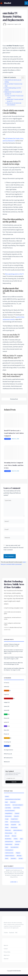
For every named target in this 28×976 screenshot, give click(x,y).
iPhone (5, 718)
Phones (5, 734)
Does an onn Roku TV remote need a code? (15, 96)
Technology (6, 746)
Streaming (7, 438)
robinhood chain (8, 844)
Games (5, 706)
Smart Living (7, 738)
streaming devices (9, 850)
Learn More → (14, 882)
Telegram (18, 853)
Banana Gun (12, 802)
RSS (16, 932)
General (6, 710)
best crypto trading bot (18, 805)
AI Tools (6, 682)
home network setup (15, 822)
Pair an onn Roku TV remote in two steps (13, 85)
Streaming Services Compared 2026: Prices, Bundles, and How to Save (13, 465)
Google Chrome (14, 819)
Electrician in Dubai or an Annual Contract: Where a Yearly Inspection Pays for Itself (13, 650)
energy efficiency (8, 813)
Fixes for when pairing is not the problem (13, 89)
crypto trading (16, 807)
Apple (6, 802)
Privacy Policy (7, 952)
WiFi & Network (7, 758)
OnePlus (15, 838)
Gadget (6, 702)
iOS (19, 824)
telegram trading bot (9, 855)
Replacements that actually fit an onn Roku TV (13, 93)
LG (15, 833)
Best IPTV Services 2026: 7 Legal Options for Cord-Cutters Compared (14, 433)
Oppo (21, 838)
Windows (6, 762)
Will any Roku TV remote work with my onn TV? (15, 100)
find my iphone (8, 816)
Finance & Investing (8, 698)
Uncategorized (7, 750)
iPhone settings (8, 833)
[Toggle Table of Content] (22, 77)
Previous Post (14, 399)
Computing (6, 690)
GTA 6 (6, 822)
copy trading (8, 807)
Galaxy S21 (16, 816)
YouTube (20, 858)
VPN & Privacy (7, 754)
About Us (6, 945)
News (5, 730)
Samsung (17, 844)
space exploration (14, 847)
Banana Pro (7, 805)
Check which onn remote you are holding (13, 81)
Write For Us (6, 955)
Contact (6, 949)
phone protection (9, 841)
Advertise (6, 958)
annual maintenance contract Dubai (12, 799)
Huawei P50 (13, 824)
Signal (6, 847)
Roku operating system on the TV (14, 274)
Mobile (5, 726)
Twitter (6, 932)
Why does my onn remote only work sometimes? (14, 104)
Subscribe (14, 782)
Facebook (17, 813)
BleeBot (7, 3)
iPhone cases (8, 830)
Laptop (5, 722)
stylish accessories (9, 853)
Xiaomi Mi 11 (13, 858)
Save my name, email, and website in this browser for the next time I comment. (13, 547)
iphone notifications (18, 830)
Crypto (5, 694)
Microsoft (7, 836)
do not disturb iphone (9, 810)
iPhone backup (14, 827)
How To (5, 714)
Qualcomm (18, 841)
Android (6, 686)
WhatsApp (19, 855)
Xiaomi (6, 858)
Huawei (6, 824)
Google (6, 819)
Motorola (14, 836)
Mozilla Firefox (8, 838)
